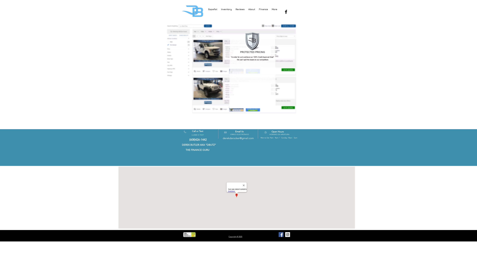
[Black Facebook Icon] (286, 12)
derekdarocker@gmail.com (238, 138)
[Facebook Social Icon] (281, 234)
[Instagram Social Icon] (287, 234)
